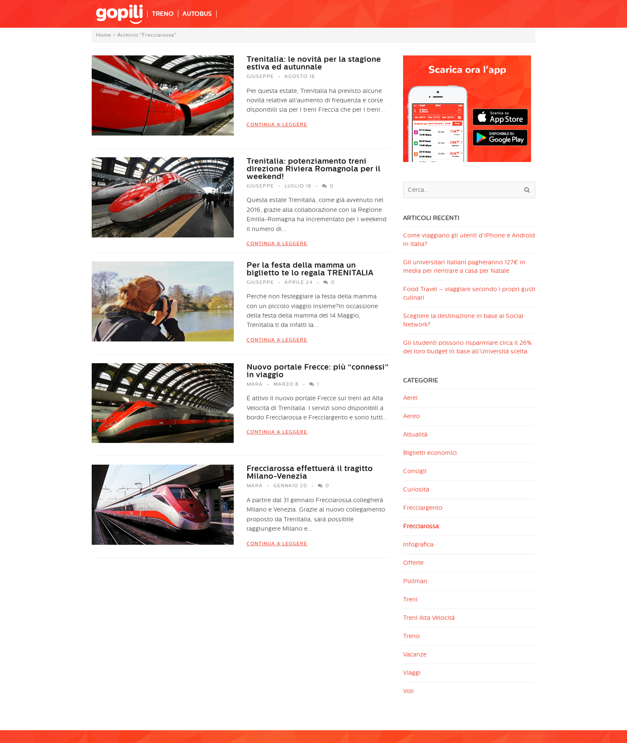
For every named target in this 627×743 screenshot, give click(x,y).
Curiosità (416, 489)
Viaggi (412, 673)
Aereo (411, 416)
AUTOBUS (197, 13)
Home (103, 35)
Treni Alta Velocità (429, 618)
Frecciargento (422, 508)
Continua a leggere (277, 124)
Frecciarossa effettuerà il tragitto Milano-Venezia (310, 472)
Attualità (415, 434)
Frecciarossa (421, 526)
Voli (408, 691)
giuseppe (260, 76)
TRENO (163, 13)
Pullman (415, 581)
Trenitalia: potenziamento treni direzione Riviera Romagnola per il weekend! (313, 168)
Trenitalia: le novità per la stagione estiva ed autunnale (314, 63)
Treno (411, 636)
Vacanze (415, 654)
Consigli (415, 471)
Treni (410, 599)
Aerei (410, 398)
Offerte (413, 563)
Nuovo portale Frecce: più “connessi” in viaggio (318, 370)
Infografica (418, 544)
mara (255, 384)
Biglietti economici (430, 453)
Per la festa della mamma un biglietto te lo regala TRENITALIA (310, 269)
